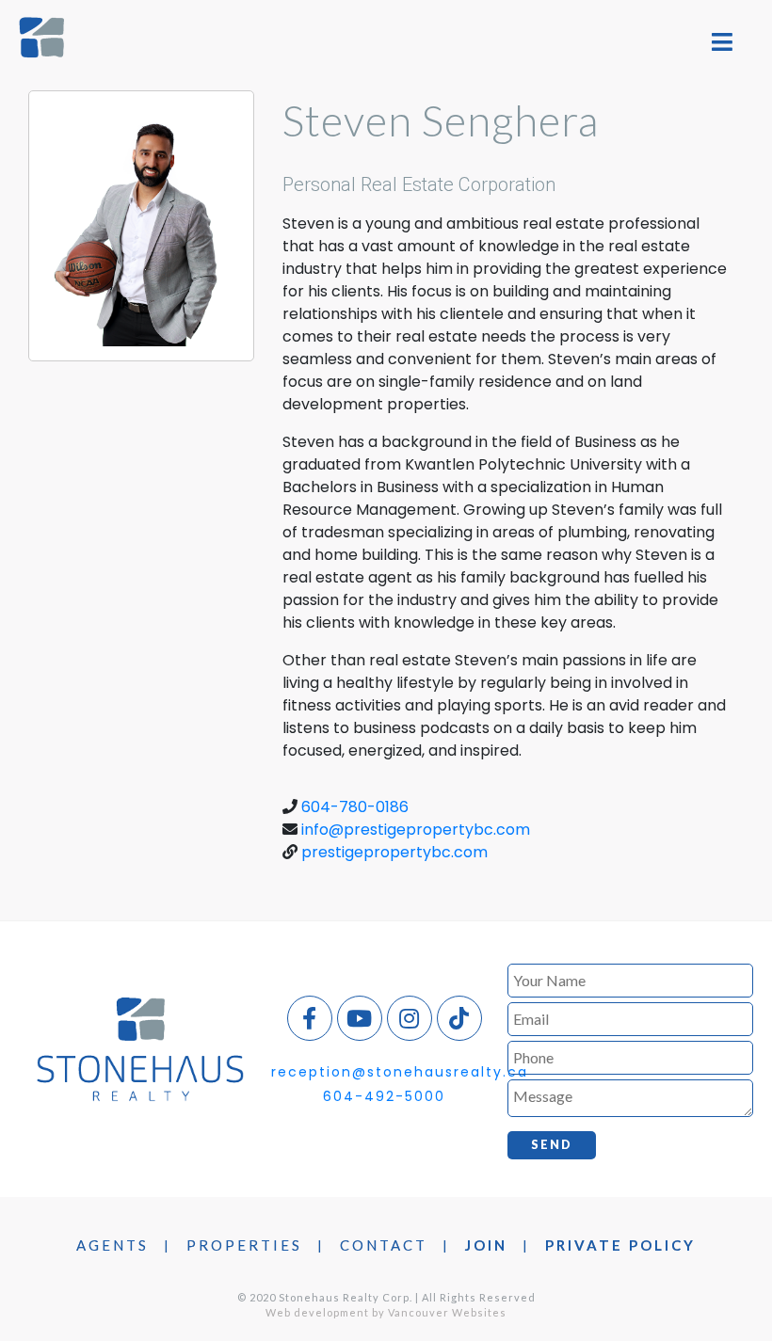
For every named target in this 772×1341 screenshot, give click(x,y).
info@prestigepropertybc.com (415, 829)
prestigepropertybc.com (394, 852)
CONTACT (383, 1245)
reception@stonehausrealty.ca (399, 1071)
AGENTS (112, 1245)
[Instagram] (409, 1018)
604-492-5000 (384, 1096)
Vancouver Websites (447, 1312)
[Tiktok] (459, 1018)
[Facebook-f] (309, 1018)
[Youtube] (359, 1018)
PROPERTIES (244, 1245)
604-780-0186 (355, 807)
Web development (317, 1312)
